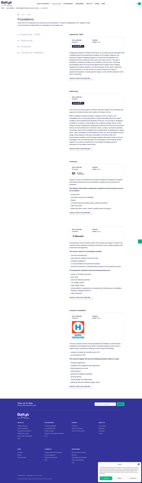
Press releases (22, 457)
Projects (21, 422)
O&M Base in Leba (23, 433)
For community (68, 3)
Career (97, 3)
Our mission (102, 426)
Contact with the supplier (79, 78)
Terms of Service (48, 478)
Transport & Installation (32, 52)
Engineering (26, 40)
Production (25, 46)
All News (20, 452)
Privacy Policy (41, 478)
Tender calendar (49, 431)
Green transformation (78, 460)
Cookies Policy (21, 475)
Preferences (133, 478)
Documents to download (25, 436)
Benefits (74, 455)
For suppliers (56, 3)
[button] (139, 464)
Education (102, 428)
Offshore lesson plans (51, 457)
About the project (43, 3)
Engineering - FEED (30, 34)
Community (48, 449)
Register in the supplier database (54, 433)
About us (89, 3)
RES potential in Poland (79, 452)
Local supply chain (50, 428)
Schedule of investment (24, 431)
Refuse (120, 478)
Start (2, 8)
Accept (106, 478)
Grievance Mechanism (78, 431)
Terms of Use (38, 475)
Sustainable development (79, 457)
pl (136, 3)
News (103, 3)
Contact (74, 422)
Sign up (120, 404)
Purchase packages (50, 426)
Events (20, 455)
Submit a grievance (77, 428)
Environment (80, 3)
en (139, 3)
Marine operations (23, 428)
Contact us (75, 426)
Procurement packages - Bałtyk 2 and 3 (27, 8)
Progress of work (22, 426)
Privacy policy (29, 475)
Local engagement (50, 455)
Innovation (102, 431)
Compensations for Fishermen (53, 452)
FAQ (19, 438)
